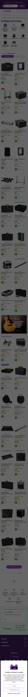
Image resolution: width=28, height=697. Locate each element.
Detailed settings (14, 690)
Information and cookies (14, 693)
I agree (14, 686)
